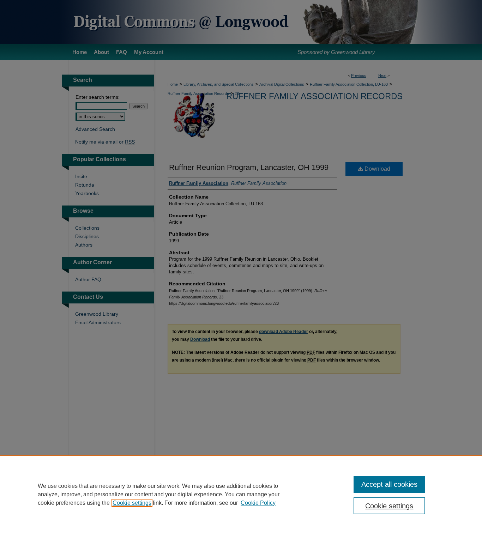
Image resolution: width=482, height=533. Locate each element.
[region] (241, 494)
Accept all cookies (389, 484)
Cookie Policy (258, 503)
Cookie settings (132, 503)
